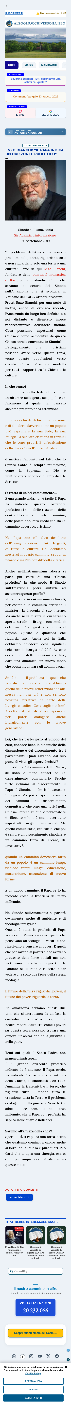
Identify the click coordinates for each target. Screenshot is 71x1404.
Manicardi (35, 65)
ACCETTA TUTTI (33, 1398)
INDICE (12, 65)
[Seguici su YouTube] (39, 1356)
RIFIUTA (33, 1389)
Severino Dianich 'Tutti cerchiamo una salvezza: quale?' (35, 80)
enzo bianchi (19, 1197)
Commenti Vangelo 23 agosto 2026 (35, 96)
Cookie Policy (33, 1373)
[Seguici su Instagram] (31, 1356)
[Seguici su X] (48, 1356)
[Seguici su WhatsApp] (14, 1356)
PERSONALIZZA (33, 1381)
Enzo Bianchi (54, 269)
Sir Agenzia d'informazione (35, 235)
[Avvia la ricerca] (11, 1271)
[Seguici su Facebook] (57, 1356)
